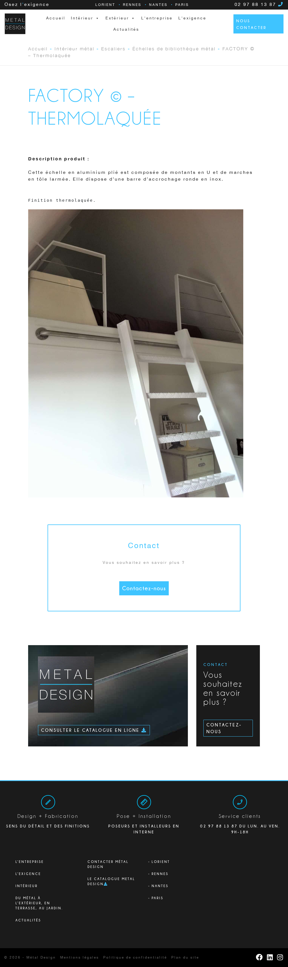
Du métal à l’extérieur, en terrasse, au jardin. (39, 903)
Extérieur (117, 18)
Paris (182, 5)
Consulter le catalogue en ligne (91, 730)
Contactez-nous (144, 588)
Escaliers (113, 48)
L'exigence (192, 18)
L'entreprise (157, 18)
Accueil (55, 18)
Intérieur (26, 886)
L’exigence (28, 874)
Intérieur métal (74, 48)
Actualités (126, 29)
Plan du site (185, 957)
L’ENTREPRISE (29, 861)
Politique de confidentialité (135, 957)
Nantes (158, 5)
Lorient (105, 5)
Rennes (132, 5)
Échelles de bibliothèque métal (174, 48)
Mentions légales (79, 957)
